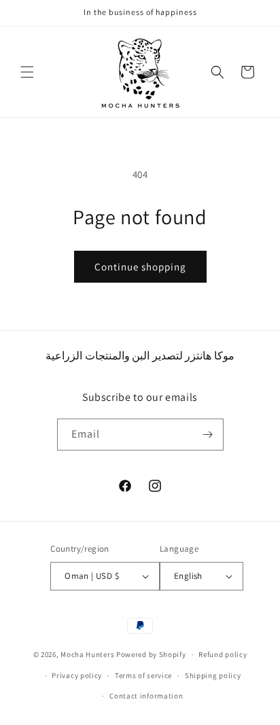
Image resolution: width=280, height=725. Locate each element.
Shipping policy (213, 675)
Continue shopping (140, 266)
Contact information (146, 696)
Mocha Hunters (87, 654)
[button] (27, 72)
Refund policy (222, 654)
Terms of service (143, 675)
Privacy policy (77, 675)
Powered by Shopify (151, 654)
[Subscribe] (208, 434)
